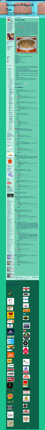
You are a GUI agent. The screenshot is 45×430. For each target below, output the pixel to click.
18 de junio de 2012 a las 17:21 (25, 215)
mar (17, 221)
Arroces (8, 202)
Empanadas (8, 211)
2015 (8, 74)
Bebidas (8, 203)
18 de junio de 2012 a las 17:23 (25, 174)
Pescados (8, 231)
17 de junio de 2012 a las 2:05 (26, 169)
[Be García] (7, 44)
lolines (17, 101)
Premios (8, 237)
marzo (10, 127)
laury (17, 254)
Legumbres (8, 222)
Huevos (8, 221)
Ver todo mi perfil (9, 31)
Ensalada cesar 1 (11, 87)
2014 (9, 75)
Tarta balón (10, 96)
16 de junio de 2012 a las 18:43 (23, 89)
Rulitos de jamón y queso (11, 111)
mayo (9, 125)
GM (7, 217)
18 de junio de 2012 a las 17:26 (25, 122)
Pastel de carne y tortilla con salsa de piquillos (11, 92)
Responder (18, 92)
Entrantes (8, 213)
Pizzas (8, 232)
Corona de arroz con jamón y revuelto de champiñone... (11, 119)
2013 (8, 77)
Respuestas (19, 94)
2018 (8, 70)
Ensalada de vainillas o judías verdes (11, 89)
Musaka (10, 109)
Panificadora (9, 226)
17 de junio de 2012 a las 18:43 (30, 196)
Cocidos (8, 207)
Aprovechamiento (9, 201)
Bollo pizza (10, 123)
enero (9, 130)
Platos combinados (9, 233)
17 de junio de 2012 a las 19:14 (27, 210)
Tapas (8, 249)
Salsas (8, 245)
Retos (8, 243)
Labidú (18, 155)
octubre (10, 81)
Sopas (8, 248)
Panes (8, 225)
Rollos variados (9, 244)
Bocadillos (8, 205)
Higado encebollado (10, 101)
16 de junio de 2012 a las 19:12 (23, 113)
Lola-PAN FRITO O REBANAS (21, 196)
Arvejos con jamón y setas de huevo (11, 116)
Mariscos (8, 223)
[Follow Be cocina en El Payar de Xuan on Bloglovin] (10, 64)
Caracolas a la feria (10, 106)
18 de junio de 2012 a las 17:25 (25, 135)
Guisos (8, 218)
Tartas (8, 250)
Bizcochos (8, 204)
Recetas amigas (9, 239)
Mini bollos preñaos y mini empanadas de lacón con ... (11, 98)
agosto (10, 84)
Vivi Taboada (18, 243)
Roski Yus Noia (19, 180)
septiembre (10, 83)
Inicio (27, 277)
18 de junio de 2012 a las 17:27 (25, 106)
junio (9, 86)
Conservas (8, 208)
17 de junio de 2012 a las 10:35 (25, 180)
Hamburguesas (9, 219)
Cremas (8, 209)
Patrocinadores (9, 230)
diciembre (10, 79)
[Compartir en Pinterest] (27, 83)
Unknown (18, 113)
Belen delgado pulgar (19, 169)
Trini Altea (18, 192)
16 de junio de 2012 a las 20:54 (25, 128)
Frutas (8, 214)
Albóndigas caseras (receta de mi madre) (11, 103)
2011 (8, 131)
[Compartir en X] (26, 83)
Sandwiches (8, 246)
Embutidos (8, 210)
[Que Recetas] (9, 169)
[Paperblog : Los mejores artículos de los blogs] (8, 143)
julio (9, 85)
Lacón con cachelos (11, 121)
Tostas (8, 251)
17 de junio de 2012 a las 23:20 (22, 221)
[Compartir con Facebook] (26, 83)
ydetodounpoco (18, 128)
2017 (8, 72)
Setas (8, 247)
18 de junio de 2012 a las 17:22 (25, 202)
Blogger (28, 428)
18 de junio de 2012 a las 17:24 (25, 162)
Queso (8, 238)
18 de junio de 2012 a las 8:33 (24, 243)
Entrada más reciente (19, 277)
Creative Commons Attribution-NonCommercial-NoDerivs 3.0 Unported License (10, 190)
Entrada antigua (35, 277)
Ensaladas (8, 212)
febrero (10, 128)
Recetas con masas (9, 241)
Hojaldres (8, 220)
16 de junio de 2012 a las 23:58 (23, 155)
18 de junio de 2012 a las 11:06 (22, 254)
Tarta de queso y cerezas (11, 114)
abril (9, 126)
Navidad (8, 224)
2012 (9, 78)
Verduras (8, 252)
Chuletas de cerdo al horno (11, 108)
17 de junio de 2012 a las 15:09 (24, 192)
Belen (19, 96)
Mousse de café (11, 122)
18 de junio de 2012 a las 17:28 (25, 96)
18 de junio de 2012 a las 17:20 (25, 248)
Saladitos (10, 95)
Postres (8, 236)
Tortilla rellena (11, 94)
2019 (8, 69)
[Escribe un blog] (25, 83)
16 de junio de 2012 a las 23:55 (23, 141)
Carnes (8, 206)
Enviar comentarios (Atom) (22, 279)
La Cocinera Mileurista (20, 210)
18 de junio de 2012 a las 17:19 (25, 232)
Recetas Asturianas (9, 240)
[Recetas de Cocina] (9, 149)
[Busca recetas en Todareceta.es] (10, 166)
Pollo (8, 234)
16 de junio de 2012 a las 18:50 (22, 101)
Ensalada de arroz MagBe (11, 113)
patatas (8, 229)
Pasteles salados (9, 228)
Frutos (8, 216)
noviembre (10, 80)
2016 (8, 73)
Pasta (19, 84)
